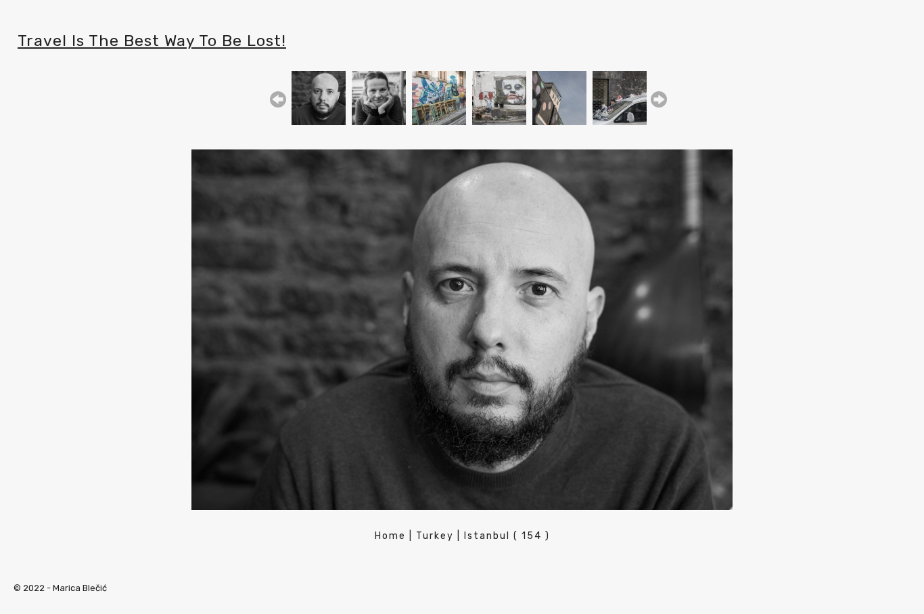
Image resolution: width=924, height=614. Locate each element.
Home (390, 536)
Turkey (435, 536)
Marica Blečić (80, 588)
